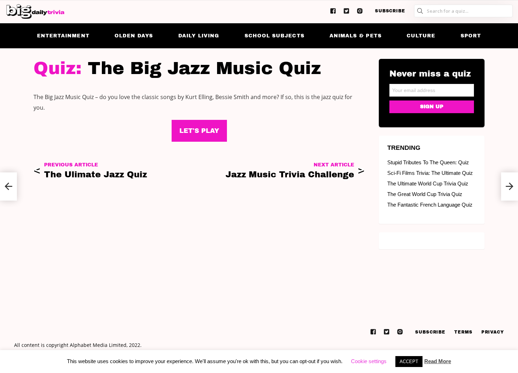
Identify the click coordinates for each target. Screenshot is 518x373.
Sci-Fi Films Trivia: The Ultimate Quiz (430, 173)
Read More (437, 361)
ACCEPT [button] (409, 361)
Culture (421, 35)
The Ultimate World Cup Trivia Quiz (427, 183)
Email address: (431, 88)
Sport (471, 35)
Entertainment (63, 35)
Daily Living (199, 35)
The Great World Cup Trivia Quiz (424, 194)
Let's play (199, 130)
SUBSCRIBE (390, 10)
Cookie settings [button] (369, 361)
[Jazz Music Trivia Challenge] (509, 186)
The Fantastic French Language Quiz (430, 205)
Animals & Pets (355, 35)
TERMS (463, 332)
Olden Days (134, 35)
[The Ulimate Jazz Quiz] (8, 186)
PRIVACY (492, 332)
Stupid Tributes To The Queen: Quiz (428, 162)
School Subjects (274, 35)
